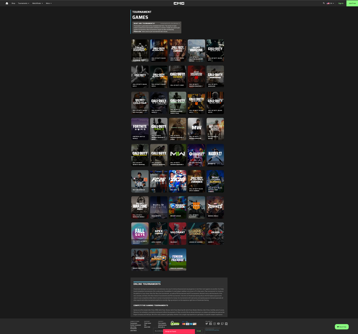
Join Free (352, 3)
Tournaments (133, 323)
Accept (199, 331)
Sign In (340, 3)
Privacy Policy (216, 330)
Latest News (133, 330)
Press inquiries (162, 323)
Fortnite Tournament (135, 325)
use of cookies (188, 331)
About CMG (147, 327)
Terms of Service (209, 330)
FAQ (145, 325)
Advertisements (162, 325)
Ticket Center (147, 323)
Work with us (161, 327)
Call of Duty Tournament (133, 327)
